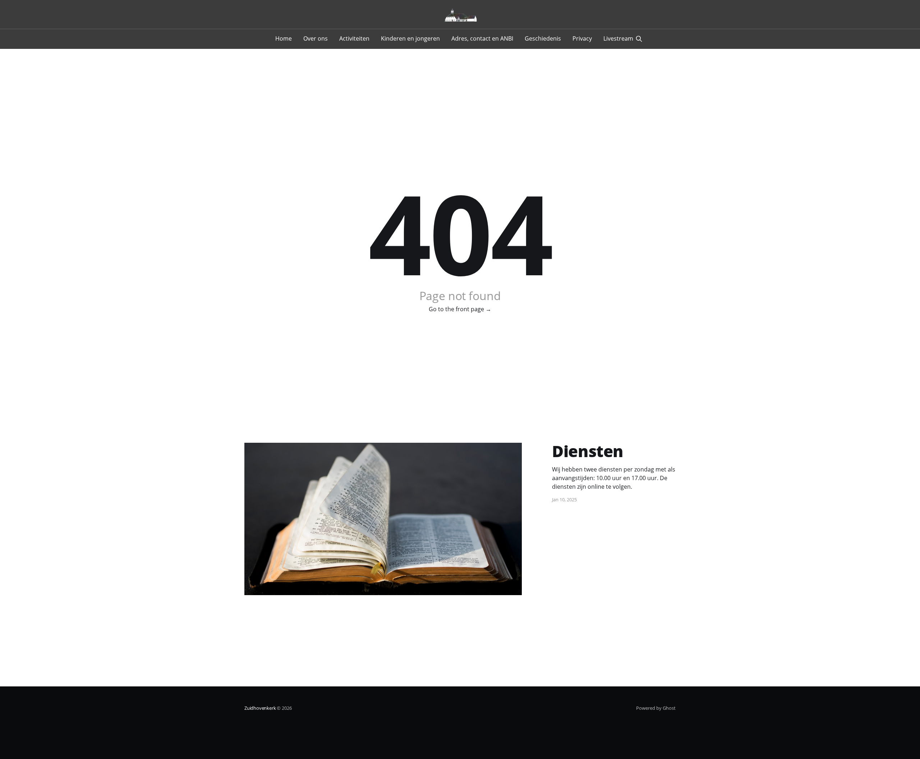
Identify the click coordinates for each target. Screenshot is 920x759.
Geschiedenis (543, 38)
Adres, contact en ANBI (482, 38)
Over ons (315, 38)
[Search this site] (639, 39)
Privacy (582, 38)
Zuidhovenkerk (260, 708)
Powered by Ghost (656, 708)
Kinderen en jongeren (410, 38)
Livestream (618, 38)
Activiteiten (354, 38)
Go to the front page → (460, 309)
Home (283, 38)
